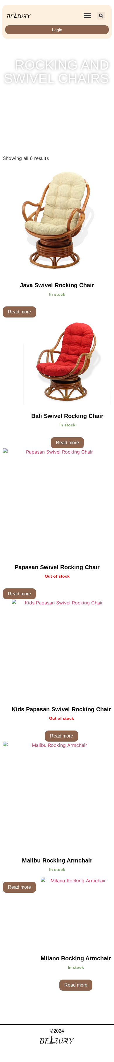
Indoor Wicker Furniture (53, 94)
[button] (87, 15)
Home (18, 94)
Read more (19, 311)
